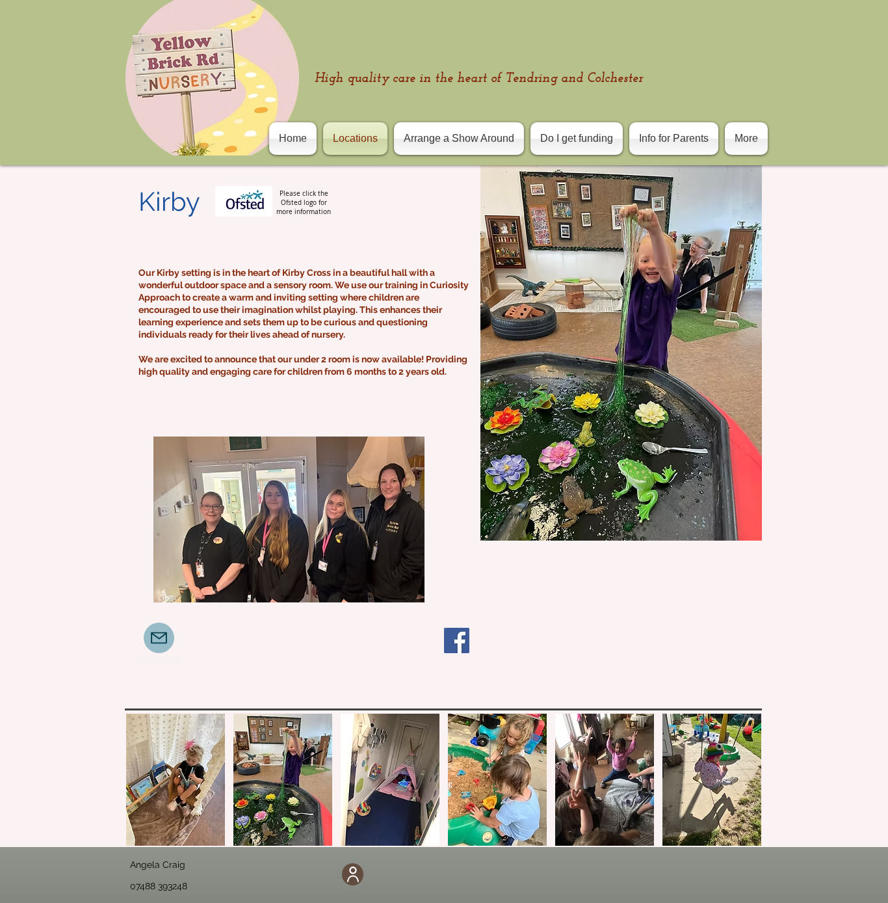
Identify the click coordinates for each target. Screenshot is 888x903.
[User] (352, 874)
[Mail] (159, 638)
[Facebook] (456, 640)
